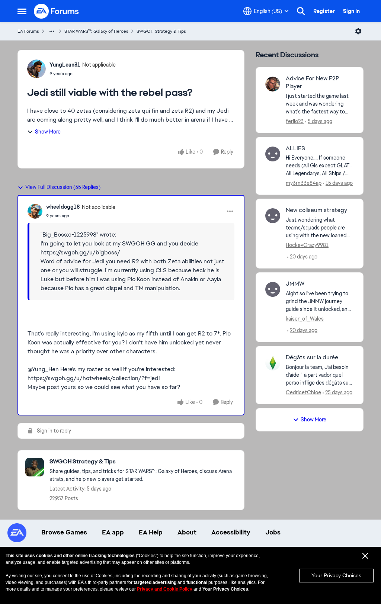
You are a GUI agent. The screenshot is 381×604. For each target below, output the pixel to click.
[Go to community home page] (56, 11)
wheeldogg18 (63, 206)
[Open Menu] (358, 31)
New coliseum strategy (316, 210)
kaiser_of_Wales (305, 318)
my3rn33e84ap (303, 183)
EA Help (151, 532)
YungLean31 (64, 64)
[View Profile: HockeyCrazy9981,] (272, 215)
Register (324, 11)
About (186, 532)
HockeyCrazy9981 (307, 245)
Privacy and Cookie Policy (164, 589)
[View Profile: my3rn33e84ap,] (272, 154)
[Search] (301, 11)
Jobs (273, 532)
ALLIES (295, 148)
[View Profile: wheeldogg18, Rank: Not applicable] (35, 211)
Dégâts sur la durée (312, 357)
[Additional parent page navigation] (51, 31)
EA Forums (28, 31)
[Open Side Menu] (22, 11)
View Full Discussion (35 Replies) (62, 187)
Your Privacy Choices (336, 575)
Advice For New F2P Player (312, 82)
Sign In (351, 11)
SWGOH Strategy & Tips (161, 31)
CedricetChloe (303, 392)
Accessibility (230, 532)
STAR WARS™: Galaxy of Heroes (96, 31)
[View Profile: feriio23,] (272, 84)
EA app (113, 532)
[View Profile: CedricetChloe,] (272, 363)
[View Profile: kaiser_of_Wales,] (272, 289)
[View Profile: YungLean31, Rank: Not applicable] (36, 69)
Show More (48, 131)
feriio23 (295, 121)
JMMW (295, 283)
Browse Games (64, 532)
